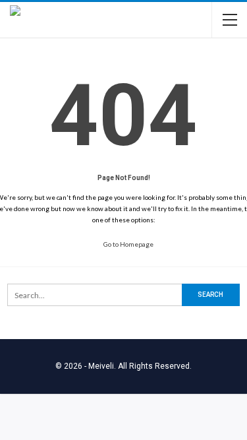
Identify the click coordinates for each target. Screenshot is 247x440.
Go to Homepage (127, 244)
